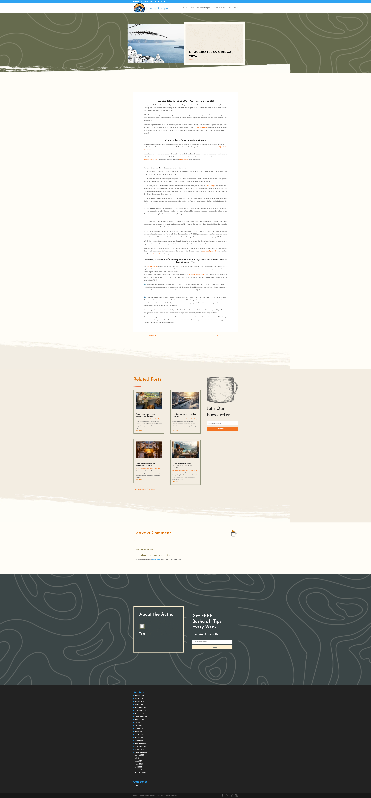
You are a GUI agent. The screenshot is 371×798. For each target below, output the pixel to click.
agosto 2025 (139, 719)
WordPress (173, 795)
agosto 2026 (139, 696)
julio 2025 (138, 722)
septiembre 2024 (141, 752)
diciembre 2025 (140, 708)
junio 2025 (138, 725)
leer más (139, 430)
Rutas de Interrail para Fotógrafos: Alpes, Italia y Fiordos (182, 465)
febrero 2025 (139, 737)
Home (185, 8)
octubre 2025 (139, 713)
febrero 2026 (139, 702)
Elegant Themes (149, 795)
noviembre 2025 (140, 710)
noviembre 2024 (140, 746)
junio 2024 (138, 761)
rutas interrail (184, 159)
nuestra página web (150, 159)
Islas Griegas (210, 186)
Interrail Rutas (218, 8)
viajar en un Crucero (196, 274)
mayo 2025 (139, 728)
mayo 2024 (139, 764)
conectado (156, 559)
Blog (159, 419)
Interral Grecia (158, 254)
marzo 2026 (139, 699)
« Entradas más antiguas (144, 489)
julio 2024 (138, 758)
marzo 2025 (139, 734)
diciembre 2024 (140, 743)
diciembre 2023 (140, 773)
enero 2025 (139, 740)
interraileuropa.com (143, 419)
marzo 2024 (139, 770)
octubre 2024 (139, 749)
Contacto (233, 8)
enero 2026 (139, 705)
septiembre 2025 (141, 716)
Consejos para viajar (200, 8)
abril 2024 (138, 767)
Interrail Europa (202, 127)
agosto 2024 (139, 755)
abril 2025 (138, 731)
